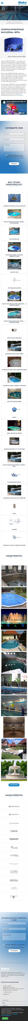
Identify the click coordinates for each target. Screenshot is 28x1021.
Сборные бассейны (16, 21)
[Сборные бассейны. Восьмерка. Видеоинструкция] (14, 247)
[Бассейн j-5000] (14, 264)
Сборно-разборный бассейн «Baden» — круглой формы (14, 222)
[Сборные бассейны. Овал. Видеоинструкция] (14, 362)
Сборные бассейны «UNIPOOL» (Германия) (14, 385)
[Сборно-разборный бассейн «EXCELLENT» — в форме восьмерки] (14, 296)
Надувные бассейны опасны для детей (14, 206)
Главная (9, 21)
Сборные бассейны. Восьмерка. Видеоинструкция (14, 255)
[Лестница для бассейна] (14, 280)
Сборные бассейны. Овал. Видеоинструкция (14, 369)
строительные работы (18, 95)
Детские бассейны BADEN (14, 401)
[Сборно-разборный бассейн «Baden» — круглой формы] (14, 214)
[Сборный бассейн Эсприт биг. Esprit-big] (14, 490)
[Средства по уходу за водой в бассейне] (14, 537)
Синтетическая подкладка (14, 338)
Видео (3, 1002)
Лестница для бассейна (14, 288)
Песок (14, 513)
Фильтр (14, 417)
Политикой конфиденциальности (9, 1014)
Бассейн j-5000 (14, 272)
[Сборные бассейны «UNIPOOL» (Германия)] (14, 378)
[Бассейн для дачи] (14, 231)
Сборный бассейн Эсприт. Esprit (14, 353)
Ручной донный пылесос (14, 482)
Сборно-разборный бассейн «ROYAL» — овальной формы (14, 321)
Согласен (5, 1018)
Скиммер (14, 529)
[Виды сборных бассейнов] (14, 425)
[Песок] (14, 506)
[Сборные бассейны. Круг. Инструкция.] (14, 441)
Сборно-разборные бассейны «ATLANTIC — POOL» (14, 465)
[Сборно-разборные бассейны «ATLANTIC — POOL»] (14, 457)
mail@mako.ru (6, 994)
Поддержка (4, 1005)
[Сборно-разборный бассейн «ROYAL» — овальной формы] (14, 313)
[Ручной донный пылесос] (14, 474)
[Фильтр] (14, 409)
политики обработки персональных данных (14, 158)
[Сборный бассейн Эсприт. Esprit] (14, 346)
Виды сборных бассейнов (14, 433)
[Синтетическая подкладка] (14, 330)
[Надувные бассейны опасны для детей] (14, 198)
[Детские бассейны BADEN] (14, 393)
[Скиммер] (14, 521)
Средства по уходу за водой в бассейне (14, 545)
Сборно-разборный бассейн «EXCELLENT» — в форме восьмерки (14, 304)
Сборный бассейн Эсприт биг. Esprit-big (14, 498)
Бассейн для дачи (14, 239)
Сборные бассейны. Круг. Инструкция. (14, 449)
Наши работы (5, 1000)
